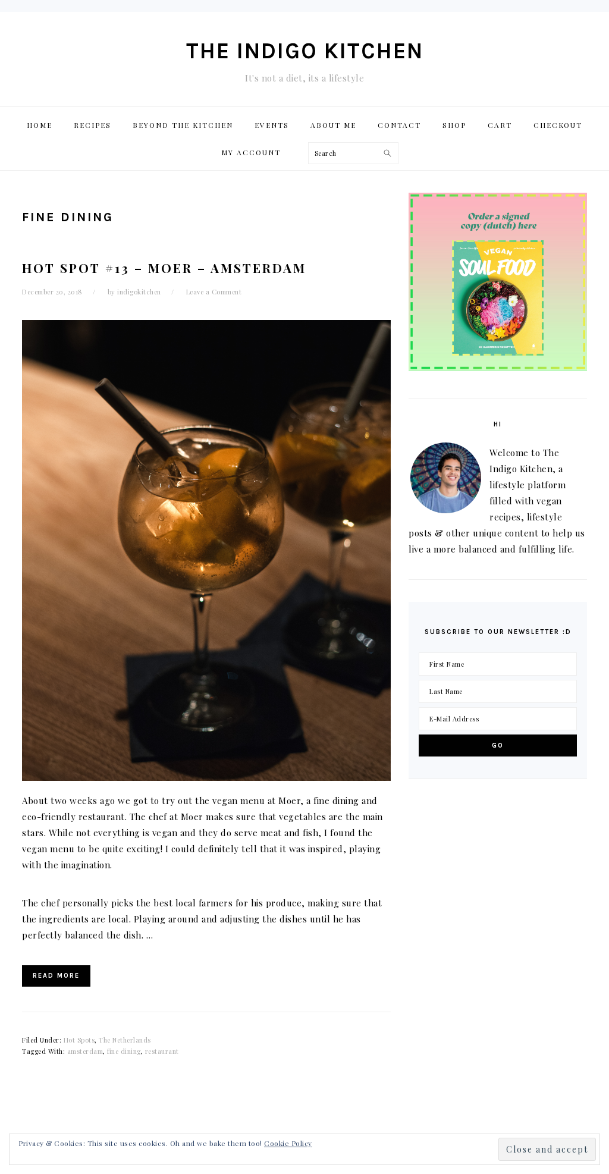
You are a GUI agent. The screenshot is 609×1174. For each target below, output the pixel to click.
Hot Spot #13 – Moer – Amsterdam (164, 267)
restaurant (162, 1051)
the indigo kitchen (304, 51)
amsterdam (85, 1051)
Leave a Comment (214, 291)
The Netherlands (125, 1039)
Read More (56, 976)
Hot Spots (79, 1039)
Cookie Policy (288, 1143)
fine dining (124, 1051)
